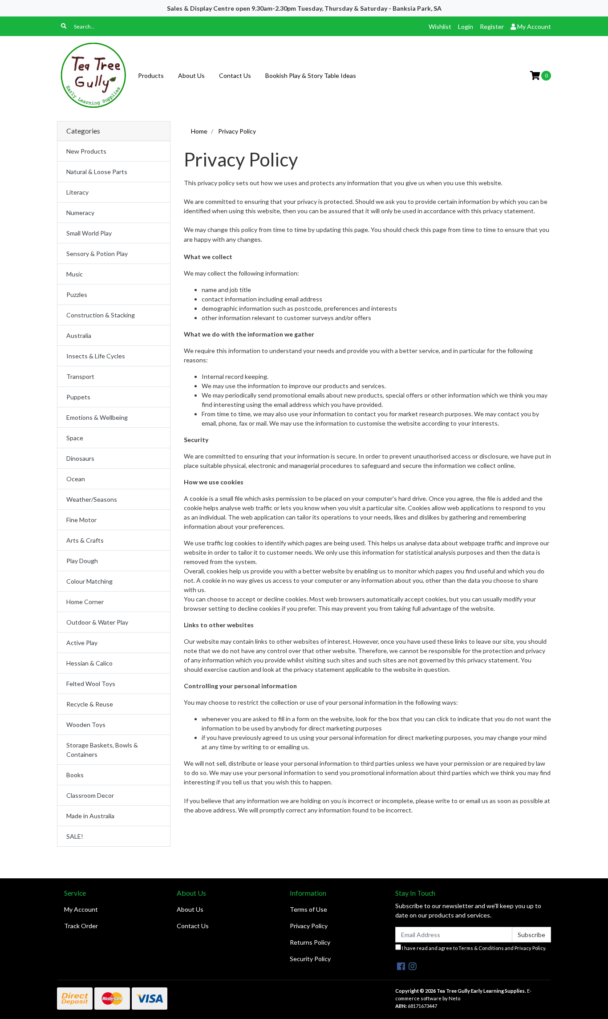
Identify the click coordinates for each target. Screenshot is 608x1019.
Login (465, 26)
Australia (78, 335)
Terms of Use (308, 909)
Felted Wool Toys (90, 683)
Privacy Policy (309, 926)
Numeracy (80, 212)
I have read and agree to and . (473, 948)
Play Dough (82, 560)
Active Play (81, 642)
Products (151, 75)
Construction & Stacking (100, 315)
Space (74, 438)
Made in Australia (90, 816)
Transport (80, 376)
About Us (191, 75)
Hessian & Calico (89, 663)
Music (74, 274)
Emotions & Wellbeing (97, 417)
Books (75, 775)
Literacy (77, 192)
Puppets (78, 397)
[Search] (63, 26)
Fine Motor (81, 520)
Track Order (81, 926)
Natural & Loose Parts (96, 171)
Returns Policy (310, 942)
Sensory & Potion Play (97, 253)
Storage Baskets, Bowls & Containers (102, 749)
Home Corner (85, 601)
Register (492, 26)
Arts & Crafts (85, 540)
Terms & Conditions (481, 948)
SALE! (74, 836)
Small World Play (89, 233)
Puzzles (76, 294)
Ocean (75, 479)
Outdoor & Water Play (97, 622)
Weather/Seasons (91, 499)
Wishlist (440, 26)
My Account (81, 909)
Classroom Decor (90, 795)
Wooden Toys (85, 724)
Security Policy (310, 958)
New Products (86, 151)
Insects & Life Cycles (95, 356)
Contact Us (235, 75)
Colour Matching (89, 581)
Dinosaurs (80, 458)
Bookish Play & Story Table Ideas (310, 75)
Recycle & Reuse (89, 704)
